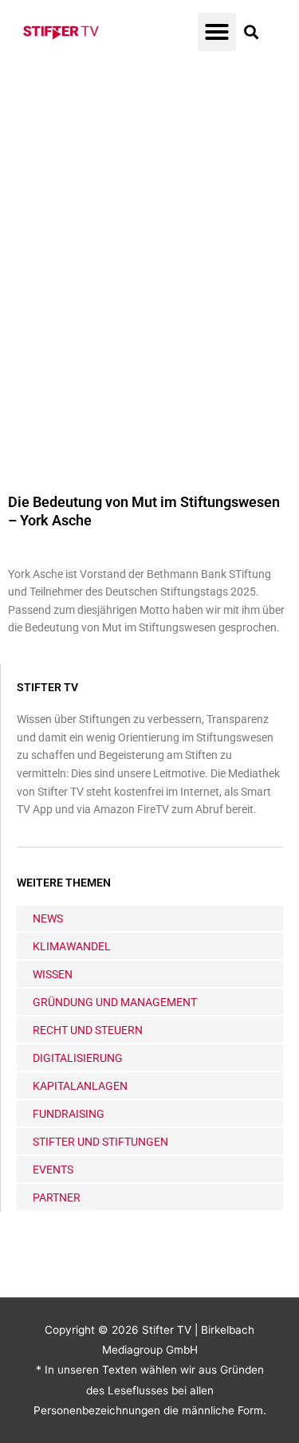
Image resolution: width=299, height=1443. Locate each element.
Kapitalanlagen (80, 1085)
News (48, 918)
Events (53, 1169)
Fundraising (68, 1113)
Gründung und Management (115, 1002)
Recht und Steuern (88, 1030)
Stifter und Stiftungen (100, 1141)
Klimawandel (72, 946)
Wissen (53, 974)
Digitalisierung (78, 1058)
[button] (217, 32)
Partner (57, 1197)
